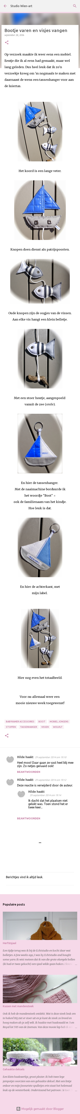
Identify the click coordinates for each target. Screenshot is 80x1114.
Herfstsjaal (9, 943)
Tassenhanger (28, 727)
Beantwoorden (28, 771)
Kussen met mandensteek (18, 1006)
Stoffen (11, 727)
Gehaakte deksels (13, 1069)
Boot (42, 721)
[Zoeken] (75, 5)
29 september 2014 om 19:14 (45, 795)
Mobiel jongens (59, 721)
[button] (6, 42)
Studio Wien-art (21, 6)
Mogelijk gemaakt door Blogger (42, 1108)
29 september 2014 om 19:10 (50, 757)
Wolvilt (58, 727)
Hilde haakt (25, 757)
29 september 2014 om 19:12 (50, 780)
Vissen (45, 727)
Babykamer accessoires (20, 721)
